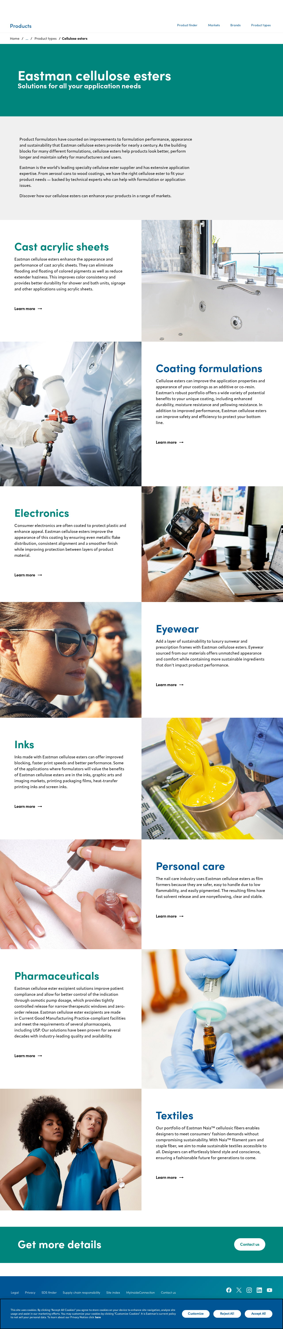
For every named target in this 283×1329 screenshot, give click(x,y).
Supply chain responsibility (81, 1293)
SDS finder (49, 1293)
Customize (196, 1313)
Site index (113, 1293)
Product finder (187, 25)
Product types (261, 25)
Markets (214, 25)
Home (14, 38)
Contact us (249, 1244)
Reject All (227, 1313)
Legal (15, 1293)
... (27, 38)
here (98, 1317)
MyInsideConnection (140, 1293)
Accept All (258, 1313)
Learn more (24, 308)
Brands (235, 25)
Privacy (30, 1293)
